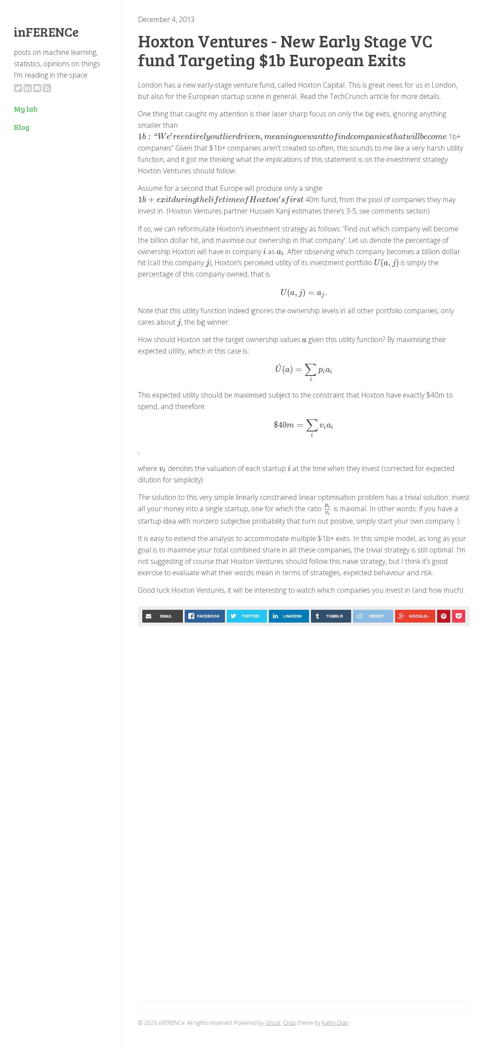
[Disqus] (304, 722)
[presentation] (292, 136)
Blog (22, 127)
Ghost (273, 1023)
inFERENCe (46, 31)
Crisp (289, 1023)
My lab (25, 109)
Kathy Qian (335, 1023)
